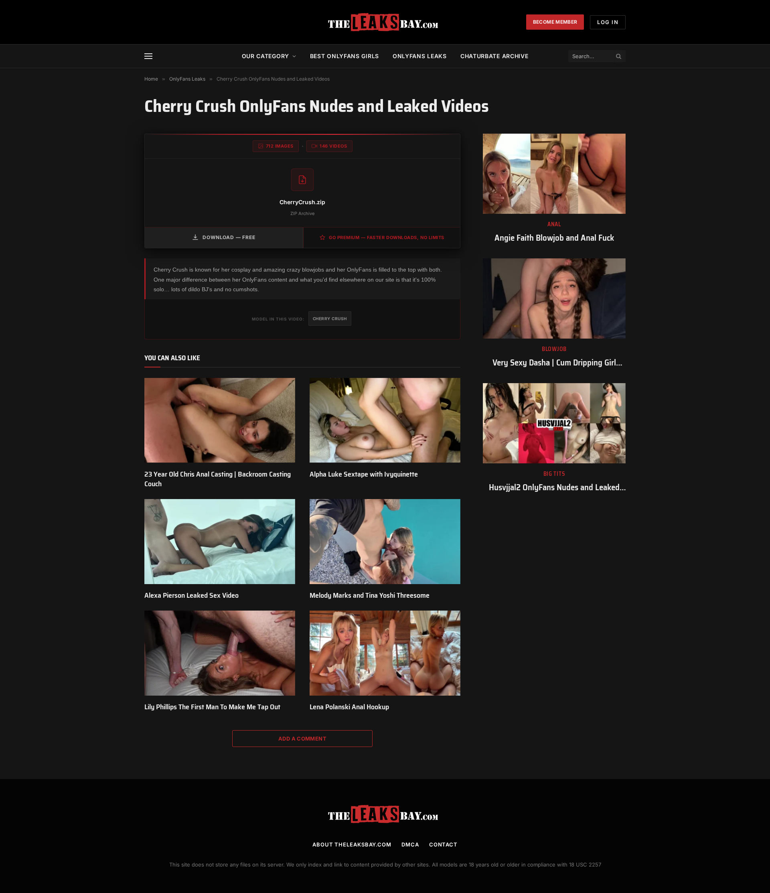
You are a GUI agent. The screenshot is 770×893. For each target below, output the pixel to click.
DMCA (410, 844)
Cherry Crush (330, 318)
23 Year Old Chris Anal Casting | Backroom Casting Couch (217, 479)
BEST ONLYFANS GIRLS (344, 56)
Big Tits (554, 474)
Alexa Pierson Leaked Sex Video (191, 595)
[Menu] (148, 56)
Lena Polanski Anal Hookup (349, 707)
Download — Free (229, 237)
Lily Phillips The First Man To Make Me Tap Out (212, 707)
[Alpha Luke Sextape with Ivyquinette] (385, 420)
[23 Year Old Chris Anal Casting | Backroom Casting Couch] (219, 420)
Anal (554, 224)
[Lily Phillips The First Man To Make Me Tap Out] (219, 653)
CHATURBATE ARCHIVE (494, 56)
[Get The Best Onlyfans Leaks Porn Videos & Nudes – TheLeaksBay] (385, 22)
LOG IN (607, 22)
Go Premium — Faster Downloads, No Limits (386, 237)
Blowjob (554, 349)
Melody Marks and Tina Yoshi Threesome (370, 595)
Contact (443, 844)
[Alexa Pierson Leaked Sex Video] (219, 541)
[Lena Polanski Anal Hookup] (385, 653)
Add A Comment (302, 738)
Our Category (265, 56)
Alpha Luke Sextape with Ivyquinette (364, 474)
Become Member (555, 22)
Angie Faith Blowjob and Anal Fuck (554, 238)
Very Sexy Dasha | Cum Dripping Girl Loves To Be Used (554, 363)
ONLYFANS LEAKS (420, 56)
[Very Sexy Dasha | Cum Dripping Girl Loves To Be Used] (554, 298)
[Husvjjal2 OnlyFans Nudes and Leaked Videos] (554, 423)
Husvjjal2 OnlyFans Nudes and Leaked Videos (554, 487)
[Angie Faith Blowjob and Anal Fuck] (554, 174)
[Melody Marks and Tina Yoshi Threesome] (385, 541)
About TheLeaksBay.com (351, 844)
